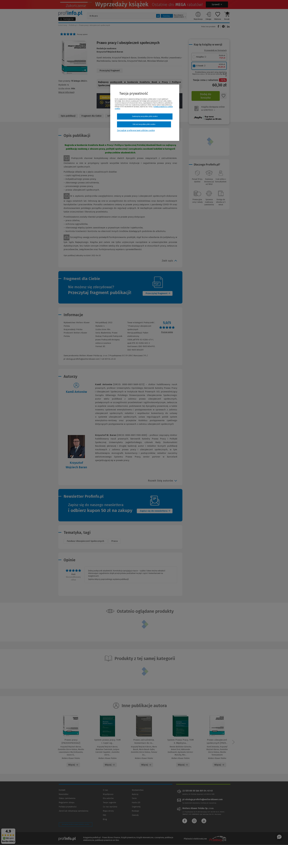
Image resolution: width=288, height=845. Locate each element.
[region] (144, 112)
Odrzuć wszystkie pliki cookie (144, 124)
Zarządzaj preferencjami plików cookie (136, 130)
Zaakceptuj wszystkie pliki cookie (145, 116)
